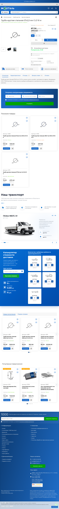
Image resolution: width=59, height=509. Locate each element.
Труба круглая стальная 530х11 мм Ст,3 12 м (9, 337)
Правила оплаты (6, 461)
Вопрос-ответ (37, 75)
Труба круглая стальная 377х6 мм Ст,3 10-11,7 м (15, 173)
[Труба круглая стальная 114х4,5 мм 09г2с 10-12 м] (15, 124)
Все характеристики (36, 64)
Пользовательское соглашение (10, 434)
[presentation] (2, 334)
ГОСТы (3, 447)
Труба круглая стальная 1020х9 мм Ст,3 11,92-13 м (47, 337)
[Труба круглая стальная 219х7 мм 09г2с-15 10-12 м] (43, 124)
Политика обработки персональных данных (42, 440)
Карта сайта (5, 440)
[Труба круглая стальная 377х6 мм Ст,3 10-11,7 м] (15, 160)
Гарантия (33, 436)
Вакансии (4, 432)
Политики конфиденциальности (31, 99)
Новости (33, 434)
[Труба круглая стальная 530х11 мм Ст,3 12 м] (10, 325)
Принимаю (54, 506)
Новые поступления (9, 314)
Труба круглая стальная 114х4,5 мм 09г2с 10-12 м (15, 136)
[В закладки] (53, 29)
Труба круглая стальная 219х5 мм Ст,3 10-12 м (28, 337)
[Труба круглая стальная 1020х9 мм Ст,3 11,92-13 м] (48, 325)
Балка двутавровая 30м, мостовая (9, 387)
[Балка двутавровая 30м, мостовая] (10, 375)
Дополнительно (7, 456)
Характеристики (16, 75)
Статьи (4, 445)
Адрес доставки (7, 268)
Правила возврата (6, 459)
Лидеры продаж (23, 314)
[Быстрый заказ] (44, 43)
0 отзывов (40, 58)
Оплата (47, 75)
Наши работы (5, 453)
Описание (5, 75)
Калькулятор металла (7, 442)
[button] (28, 352)
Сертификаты (5, 449)
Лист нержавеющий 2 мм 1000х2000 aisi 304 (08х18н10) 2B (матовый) (48, 388)
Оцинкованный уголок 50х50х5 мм (28, 387)
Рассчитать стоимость (11, 276)
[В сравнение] (55, 29)
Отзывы (26, 75)
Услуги (4, 436)
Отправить (29, 103)
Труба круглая (16, 17)
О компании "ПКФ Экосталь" (9, 430)
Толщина (33, 32)
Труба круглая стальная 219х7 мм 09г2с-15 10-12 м (43, 136)
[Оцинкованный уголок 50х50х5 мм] (29, 375)
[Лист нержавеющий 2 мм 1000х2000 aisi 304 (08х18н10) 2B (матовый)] (48, 375)
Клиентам (34, 425)
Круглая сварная (26, 17)
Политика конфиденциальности (39, 428)
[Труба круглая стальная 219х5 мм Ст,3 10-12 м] (29, 325)
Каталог (4, 438)
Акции (3, 428)
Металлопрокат (7, 17)
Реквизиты (5, 451)
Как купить (34, 432)
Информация (6, 425)
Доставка (33, 430)
